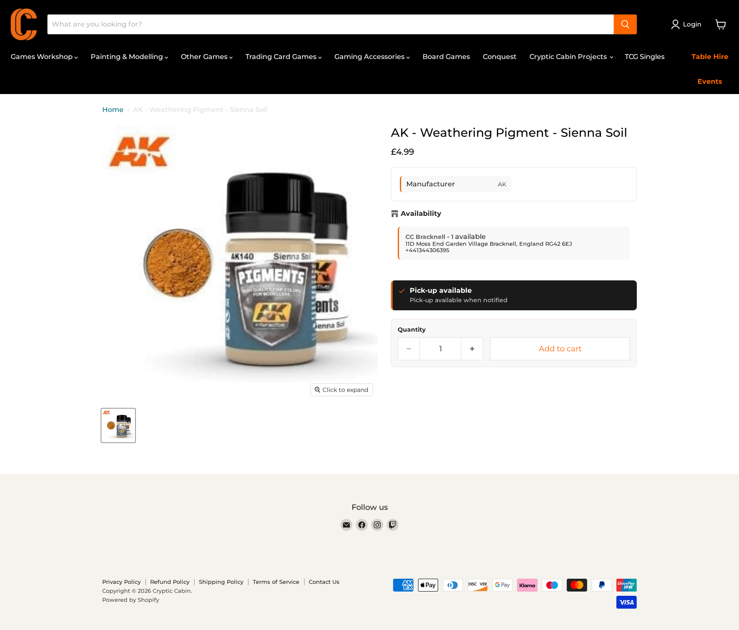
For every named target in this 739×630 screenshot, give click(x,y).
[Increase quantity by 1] (472, 349)
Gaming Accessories (370, 57)
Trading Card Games (281, 57)
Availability (421, 214)
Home (113, 110)
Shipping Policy (221, 581)
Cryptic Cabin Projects (569, 57)
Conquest (500, 57)
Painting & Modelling (128, 57)
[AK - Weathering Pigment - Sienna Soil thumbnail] (118, 425)
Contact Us (324, 581)
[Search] (625, 24)
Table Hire (710, 57)
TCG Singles (645, 57)
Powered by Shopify (130, 599)
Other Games (205, 57)
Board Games (446, 57)
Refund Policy (169, 581)
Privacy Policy (121, 581)
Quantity (412, 329)
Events (710, 81)
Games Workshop (42, 57)
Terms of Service (276, 581)
